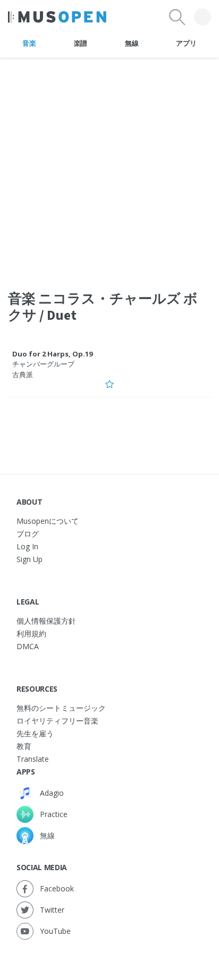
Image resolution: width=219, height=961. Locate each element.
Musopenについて (47, 521)
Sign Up (29, 559)
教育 (23, 746)
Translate (32, 759)
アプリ (186, 43)
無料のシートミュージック (61, 708)
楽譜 (80, 43)
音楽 (29, 43)
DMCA (27, 646)
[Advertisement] (109, 167)
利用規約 (31, 633)
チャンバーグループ (43, 364)
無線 (131, 43)
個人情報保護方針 (46, 621)
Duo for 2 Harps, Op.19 (52, 354)
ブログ (27, 534)
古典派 (22, 374)
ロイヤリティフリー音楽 (57, 721)
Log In (27, 546)
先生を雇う (35, 733)
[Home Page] (57, 17)
